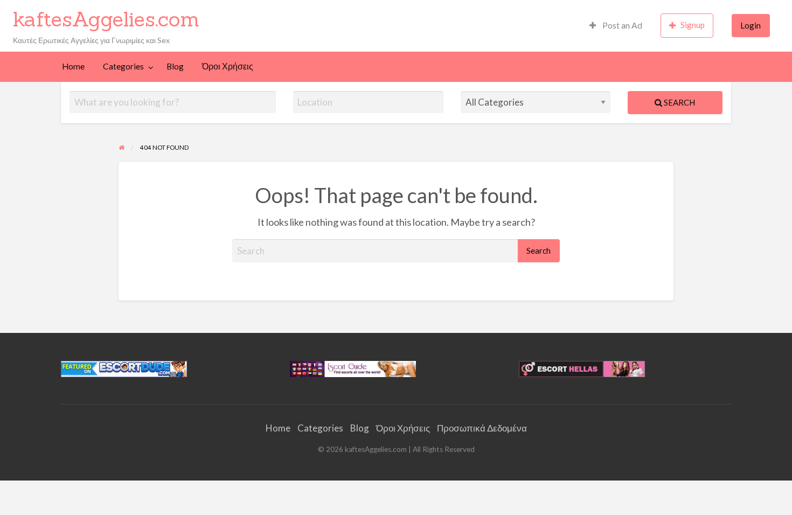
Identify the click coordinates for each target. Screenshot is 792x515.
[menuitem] (615, 25)
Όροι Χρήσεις (227, 66)
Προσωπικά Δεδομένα (482, 428)
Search (678, 102)
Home (73, 66)
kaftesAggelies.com (106, 19)
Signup (692, 25)
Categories (123, 66)
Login (750, 25)
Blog (175, 66)
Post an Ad (621, 25)
